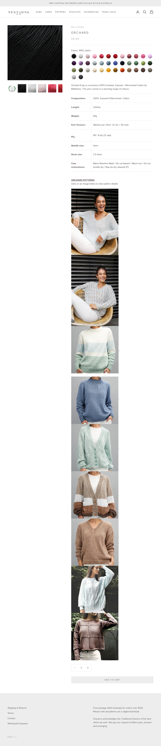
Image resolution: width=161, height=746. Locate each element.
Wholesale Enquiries (18, 723)
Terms (11, 713)
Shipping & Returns (17, 708)
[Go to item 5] (52, 88)
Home (39, 12)
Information (91, 12)
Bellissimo (77, 27)
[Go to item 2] (22, 88)
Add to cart (112, 679)
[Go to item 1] (12, 88)
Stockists (75, 12)
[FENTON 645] (94, 636)
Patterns (60, 12)
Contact (11, 718)
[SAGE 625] (95, 589)
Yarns (48, 12)
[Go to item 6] (62, 88)
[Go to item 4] (42, 88)
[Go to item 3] (32, 88)
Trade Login (109, 12)
